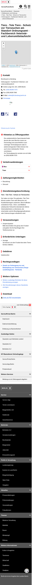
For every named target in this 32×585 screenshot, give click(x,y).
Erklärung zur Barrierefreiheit (11, 329)
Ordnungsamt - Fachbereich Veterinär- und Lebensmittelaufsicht (14, 17)
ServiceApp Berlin (8, 364)
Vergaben (5, 485)
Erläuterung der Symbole (8, 128)
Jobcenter (5, 450)
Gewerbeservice (7, 420)
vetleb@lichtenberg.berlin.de (17, 95)
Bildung (4, 540)
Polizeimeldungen (8, 500)
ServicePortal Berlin (6, 11)
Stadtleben (5, 565)
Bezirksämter (6, 440)
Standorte (16, 11)
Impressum (5, 319)
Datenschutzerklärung (9, 324)
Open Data (5, 480)
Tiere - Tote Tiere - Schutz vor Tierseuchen (14, 15)
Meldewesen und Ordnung (9, 13)
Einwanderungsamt (8, 455)
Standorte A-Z (6, 344)
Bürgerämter (6, 445)
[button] (16, 52)
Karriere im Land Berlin (9, 470)
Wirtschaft (5, 560)
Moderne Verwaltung (9, 520)
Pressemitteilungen (8, 495)
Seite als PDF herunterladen (12, 297)
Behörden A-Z (6, 349)
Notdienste (5, 415)
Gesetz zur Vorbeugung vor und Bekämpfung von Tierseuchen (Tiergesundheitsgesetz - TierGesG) (16, 268)
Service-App (6, 400)
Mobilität (5, 525)
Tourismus (5, 555)
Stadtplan (5, 570)
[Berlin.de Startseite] (5, 1)
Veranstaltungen (7, 505)
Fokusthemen (6, 510)
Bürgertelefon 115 (8, 410)
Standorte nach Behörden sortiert (12, 339)
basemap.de (12, 65)
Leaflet (3, 65)
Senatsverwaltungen (8, 435)
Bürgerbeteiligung (8, 475)
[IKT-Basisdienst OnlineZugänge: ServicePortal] (9, 307)
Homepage (6, 98)
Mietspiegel (6, 535)
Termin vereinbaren (8, 405)
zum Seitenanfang (22, 305)
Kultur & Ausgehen (8, 550)
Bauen (4, 530)
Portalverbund (6, 369)
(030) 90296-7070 (11, 89)
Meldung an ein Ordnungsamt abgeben (14, 379)
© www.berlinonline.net (14, 66)
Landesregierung (7, 465)
